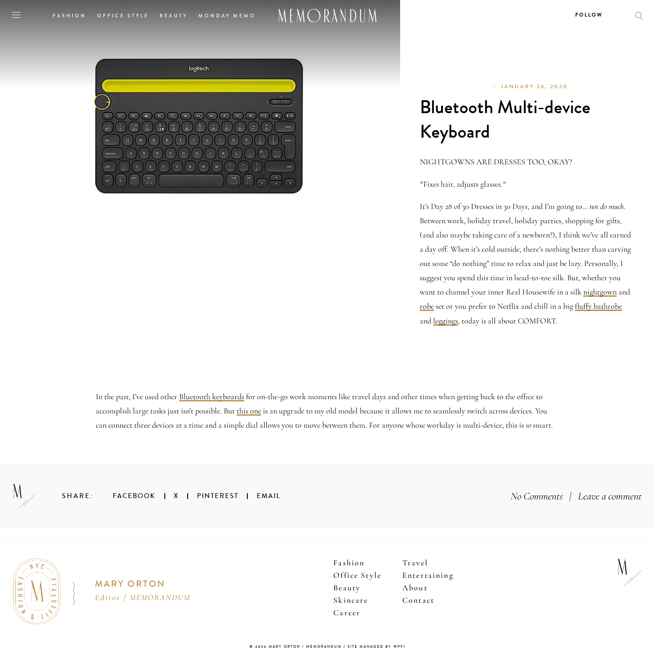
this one (249, 411)
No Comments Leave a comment (576, 496)
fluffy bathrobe (598, 306)
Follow (589, 15)
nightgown (600, 292)
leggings (445, 321)
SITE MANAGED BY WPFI (376, 646)
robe (427, 306)
